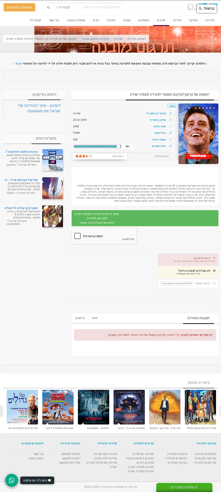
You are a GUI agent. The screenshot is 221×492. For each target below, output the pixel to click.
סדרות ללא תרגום (105, 458)
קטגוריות (35, 20)
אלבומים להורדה (205, 454)
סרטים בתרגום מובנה (95, 38)
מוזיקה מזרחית (177, 462)
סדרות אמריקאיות (105, 454)
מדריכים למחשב (69, 462)
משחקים (143, 20)
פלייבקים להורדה (205, 462)
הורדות (210, 20)
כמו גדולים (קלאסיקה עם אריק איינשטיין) (167, 428)
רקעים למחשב (71, 458)
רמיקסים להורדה (176, 458)
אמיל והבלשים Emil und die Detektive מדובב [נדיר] (93, 428)
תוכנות (111, 20)
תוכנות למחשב (70, 454)
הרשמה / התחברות (19, 7)
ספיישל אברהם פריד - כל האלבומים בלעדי (21, 180)
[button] (207, 8)
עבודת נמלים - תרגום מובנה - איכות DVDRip (132, 428)
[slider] (83, 156)
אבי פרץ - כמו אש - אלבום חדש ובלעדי (57, 428)
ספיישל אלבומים (205, 458)
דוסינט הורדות (136, 38)
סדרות (177, 20)
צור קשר (54, 20)
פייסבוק (80, 318)
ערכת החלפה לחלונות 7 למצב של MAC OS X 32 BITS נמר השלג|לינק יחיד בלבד (20, 152)
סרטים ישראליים (143, 454)
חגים (96, 20)
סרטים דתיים (145, 462)
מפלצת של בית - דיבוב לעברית (23, 428)
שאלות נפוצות (76, 20)
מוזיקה (193, 20)
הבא (19, 63)
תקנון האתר (36, 458)
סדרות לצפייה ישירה (141, 471)
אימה (172, 106)
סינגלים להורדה (177, 454)
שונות (126, 20)
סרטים (161, 20)
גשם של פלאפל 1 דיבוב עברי (203, 428)
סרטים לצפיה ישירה (141, 467)
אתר (95, 318)
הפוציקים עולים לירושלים (21, 208)
